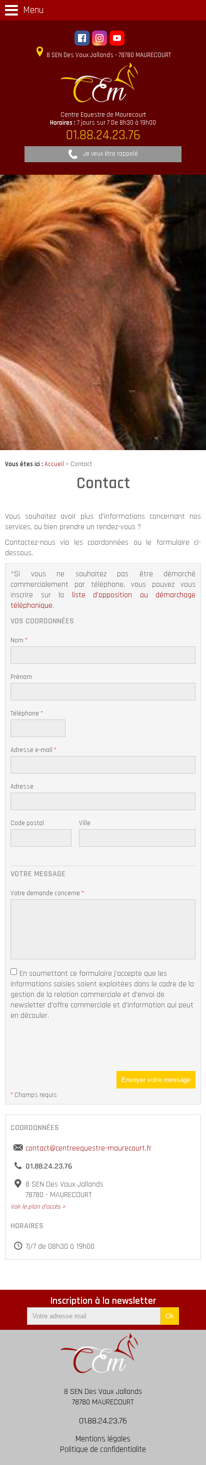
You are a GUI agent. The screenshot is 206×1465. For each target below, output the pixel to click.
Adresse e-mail (33, 750)
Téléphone (26, 713)
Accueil (54, 464)
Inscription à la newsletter (103, 1301)
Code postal (27, 823)
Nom (19, 640)
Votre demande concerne (47, 893)
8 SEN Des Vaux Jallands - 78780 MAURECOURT (108, 55)
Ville (84, 823)
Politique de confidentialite (103, 1449)
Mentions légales (103, 1439)
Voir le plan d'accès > (38, 1207)
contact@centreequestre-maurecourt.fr (89, 1148)
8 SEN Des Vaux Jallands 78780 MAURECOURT (103, 1396)
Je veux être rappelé (110, 154)
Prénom (21, 677)
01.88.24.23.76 (103, 1420)
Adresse (22, 787)
